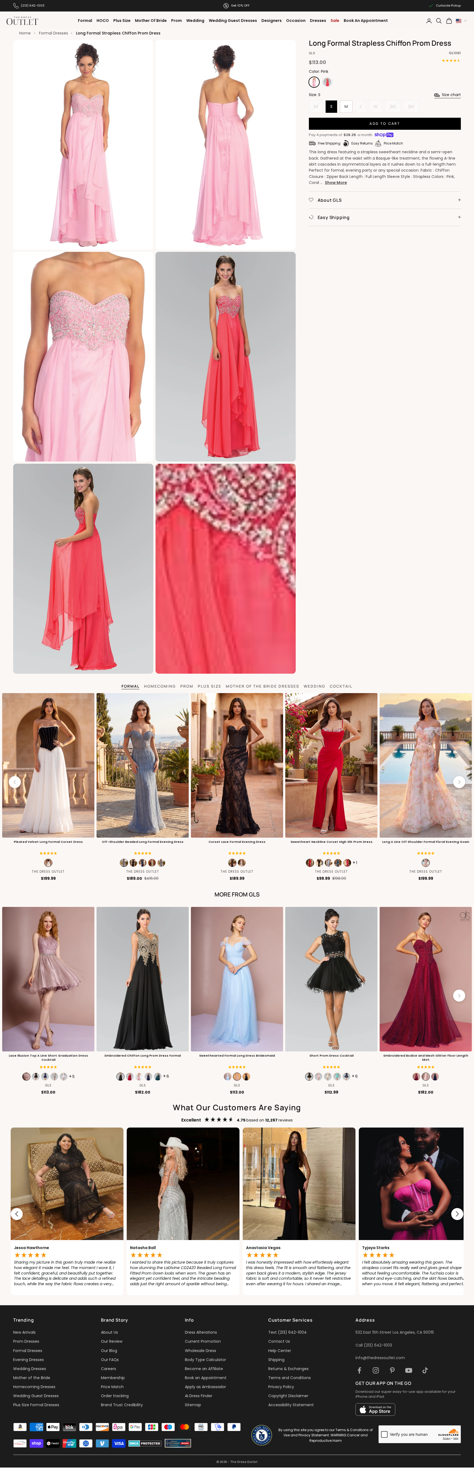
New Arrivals (24, 1332)
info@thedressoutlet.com (380, 1357)
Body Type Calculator (205, 1359)
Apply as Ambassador (205, 1387)
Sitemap (193, 1405)
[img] (237, 853)
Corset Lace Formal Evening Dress (237, 842)
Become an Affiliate (204, 1368)
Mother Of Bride (151, 20)
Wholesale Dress (200, 1350)
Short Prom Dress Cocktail (331, 1056)
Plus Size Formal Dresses (36, 1405)
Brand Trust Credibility (122, 1405)
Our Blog (109, 1350)
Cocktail (341, 686)
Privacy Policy (281, 1387)
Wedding (195, 20)
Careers (108, 1368)
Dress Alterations (201, 1332)
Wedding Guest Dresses (233, 20)
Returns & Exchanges (288, 1368)
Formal (85, 20)
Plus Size (122, 20)
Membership (113, 1377)
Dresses (318, 20)
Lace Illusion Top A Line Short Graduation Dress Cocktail (48, 1058)
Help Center (279, 1350)
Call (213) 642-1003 (374, 1345)
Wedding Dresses (29, 1368)
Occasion (296, 20)
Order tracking (115, 1396)
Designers (271, 20)
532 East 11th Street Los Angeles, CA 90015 (395, 1332)
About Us (109, 1332)
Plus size (209, 686)
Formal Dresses (53, 33)
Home (25, 33)
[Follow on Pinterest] (392, 1370)
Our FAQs (110, 1359)
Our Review (111, 1341)
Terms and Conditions (289, 1377)
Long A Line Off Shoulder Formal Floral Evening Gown (425, 842)
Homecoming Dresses (34, 1387)
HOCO (103, 20)
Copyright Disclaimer (288, 1396)
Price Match (112, 1387)
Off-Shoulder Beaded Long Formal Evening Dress (143, 842)
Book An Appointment (366, 20)
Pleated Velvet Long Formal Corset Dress (48, 842)
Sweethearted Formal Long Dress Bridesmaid (237, 1056)
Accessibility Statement (291, 1405)
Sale (335, 20)
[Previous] (15, 782)
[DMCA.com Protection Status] (145, 1443)
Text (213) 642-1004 (287, 1332)
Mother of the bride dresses (262, 686)
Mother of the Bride (31, 1377)
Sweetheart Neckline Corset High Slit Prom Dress (331, 842)
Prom (176, 20)
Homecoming (160, 686)
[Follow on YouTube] (409, 1370)
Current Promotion (203, 1341)
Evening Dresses (28, 1359)
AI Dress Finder (198, 1396)
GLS (312, 53)
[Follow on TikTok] (425, 1370)
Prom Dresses (26, 1341)
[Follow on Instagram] (376, 1370)
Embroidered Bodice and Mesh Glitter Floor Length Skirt (425, 1058)
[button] (48, 853)
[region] (237, 1214)
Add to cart (384, 123)
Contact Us (279, 1341)
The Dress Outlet (48, 871)
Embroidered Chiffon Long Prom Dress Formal (143, 1056)
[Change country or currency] (461, 21)
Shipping (276, 1359)
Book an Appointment (206, 1377)
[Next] (459, 782)
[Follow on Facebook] (359, 1370)
